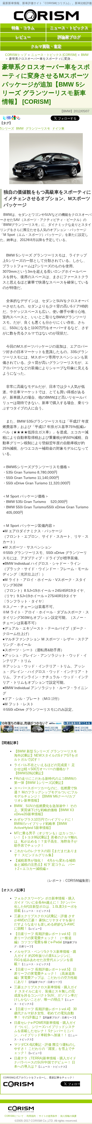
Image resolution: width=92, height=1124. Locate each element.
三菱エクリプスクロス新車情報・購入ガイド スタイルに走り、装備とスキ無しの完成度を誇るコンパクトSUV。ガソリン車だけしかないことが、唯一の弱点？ (45, 993)
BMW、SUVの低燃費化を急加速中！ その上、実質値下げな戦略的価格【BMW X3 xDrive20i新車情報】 (45, 810)
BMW (84, 55)
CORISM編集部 (77, 880)
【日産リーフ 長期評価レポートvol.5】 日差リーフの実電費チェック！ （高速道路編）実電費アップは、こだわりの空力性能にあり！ (45, 975)
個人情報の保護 (68, 1116)
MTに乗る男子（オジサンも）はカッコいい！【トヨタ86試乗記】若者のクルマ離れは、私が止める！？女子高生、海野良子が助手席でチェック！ (45, 839)
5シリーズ (7, 128)
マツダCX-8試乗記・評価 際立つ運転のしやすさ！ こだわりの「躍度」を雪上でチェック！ (45, 1049)
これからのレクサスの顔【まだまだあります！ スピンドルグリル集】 (45, 853)
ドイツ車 (58, 128)
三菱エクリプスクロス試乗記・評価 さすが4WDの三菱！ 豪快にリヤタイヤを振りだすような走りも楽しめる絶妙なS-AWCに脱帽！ (44, 922)
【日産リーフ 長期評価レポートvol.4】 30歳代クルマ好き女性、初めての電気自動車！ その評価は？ (45, 1013)
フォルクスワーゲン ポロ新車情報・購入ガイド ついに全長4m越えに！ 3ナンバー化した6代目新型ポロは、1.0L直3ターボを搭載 (45, 904)
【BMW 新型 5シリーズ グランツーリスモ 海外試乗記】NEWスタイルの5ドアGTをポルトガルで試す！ (46, 755)
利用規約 (31, 1116)
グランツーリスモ (38, 128)
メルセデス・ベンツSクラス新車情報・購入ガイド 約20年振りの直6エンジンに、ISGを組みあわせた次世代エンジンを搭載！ (45, 958)
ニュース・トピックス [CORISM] (53, 55)
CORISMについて (14, 1116)
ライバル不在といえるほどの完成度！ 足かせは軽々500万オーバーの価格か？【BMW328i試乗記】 (44, 769)
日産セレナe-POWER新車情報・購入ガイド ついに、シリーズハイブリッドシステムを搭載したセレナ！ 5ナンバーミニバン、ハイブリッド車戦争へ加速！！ (45, 1029)
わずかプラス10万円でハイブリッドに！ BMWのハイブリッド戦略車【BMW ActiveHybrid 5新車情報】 (45, 824)
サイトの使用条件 (48, 1116)
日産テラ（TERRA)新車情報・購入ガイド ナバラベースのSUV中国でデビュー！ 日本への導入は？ (45, 1062)
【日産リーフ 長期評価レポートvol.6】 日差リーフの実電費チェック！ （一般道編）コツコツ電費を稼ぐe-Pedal (45, 938)
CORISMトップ (16, 55)
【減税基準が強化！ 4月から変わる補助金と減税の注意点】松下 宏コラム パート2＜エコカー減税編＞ (45, 865)
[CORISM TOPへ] (46, 16)
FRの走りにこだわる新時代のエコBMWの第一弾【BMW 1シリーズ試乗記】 (45, 781)
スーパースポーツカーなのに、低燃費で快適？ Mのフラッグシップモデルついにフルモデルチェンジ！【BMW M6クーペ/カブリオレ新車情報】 (46, 794)
